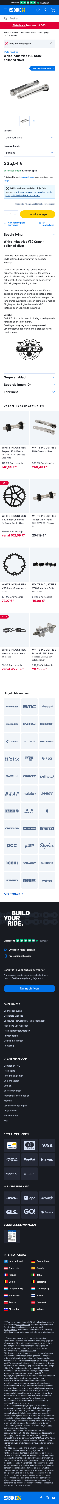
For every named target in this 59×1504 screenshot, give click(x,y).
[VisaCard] (47, 1145)
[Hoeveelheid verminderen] (7, 214)
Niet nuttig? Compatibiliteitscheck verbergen (35, 204)
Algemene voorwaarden (16, 1025)
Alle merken (12, 893)
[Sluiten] (51, 42)
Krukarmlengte (12, 146)
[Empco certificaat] (12, 1236)
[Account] (46, 10)
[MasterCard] (29, 1145)
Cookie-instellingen (13, 1040)
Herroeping (9, 1070)
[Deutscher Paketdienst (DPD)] (29, 1197)
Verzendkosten (11, 1080)
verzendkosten (23, 1324)
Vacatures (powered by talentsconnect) (24, 1020)
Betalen (7, 1085)
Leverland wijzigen (28, 1351)
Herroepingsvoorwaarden (17, 1030)
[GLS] (12, 1212)
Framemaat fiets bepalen (16, 1095)
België (6, 181)
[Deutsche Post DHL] (12, 1197)
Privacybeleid (11, 1035)
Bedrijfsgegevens (13, 1010)
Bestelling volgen (12, 1090)
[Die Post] (47, 1197)
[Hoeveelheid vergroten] (15, 214)
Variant (7, 130)
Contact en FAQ (12, 1065)
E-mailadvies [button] (48, 223)
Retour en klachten (13, 1075)
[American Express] (12, 1159)
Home (6, 32)
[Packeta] (47, 1212)
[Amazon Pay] (12, 1173)
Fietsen (15, 32)
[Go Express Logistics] (29, 1212)
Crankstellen (12, 35)
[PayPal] (29, 1159)
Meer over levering (20, 1403)
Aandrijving (43, 32)
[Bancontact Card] (12, 1145)
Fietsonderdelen (28, 32)
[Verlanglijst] (38, 10)
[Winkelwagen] (53, 10)
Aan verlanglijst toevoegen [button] (16, 223)
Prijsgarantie (10, 1110)
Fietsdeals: (19, 25)
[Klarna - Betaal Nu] (47, 1159)
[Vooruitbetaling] (29, 1173)
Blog (6, 1120)
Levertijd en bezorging (15, 1105)
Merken (8, 1100)
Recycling (9, 1045)
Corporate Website (13, 1015)
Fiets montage (11, 1115)
